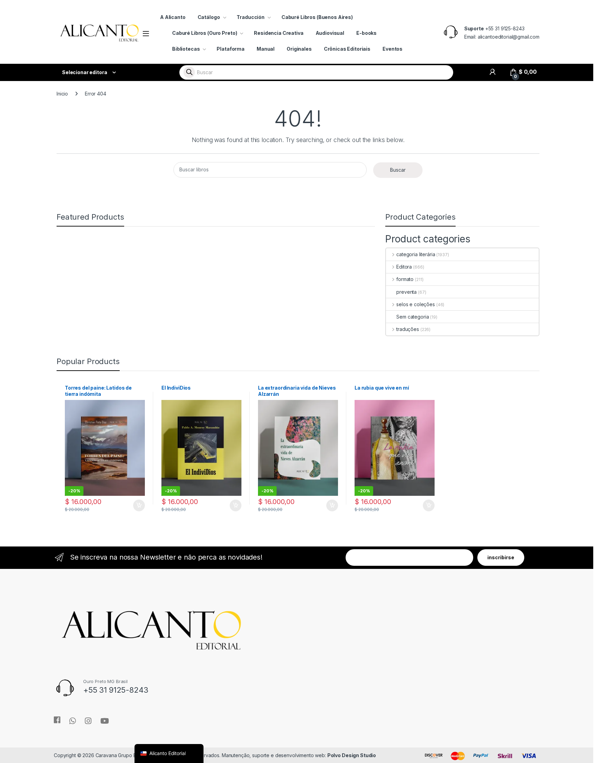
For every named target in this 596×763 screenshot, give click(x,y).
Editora (404, 267)
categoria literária (415, 254)
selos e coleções (415, 304)
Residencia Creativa (278, 33)
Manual (266, 49)
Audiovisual (330, 33)
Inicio (62, 94)
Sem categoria (412, 317)
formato (405, 279)
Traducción (251, 17)
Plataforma (231, 49)
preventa (406, 292)
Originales (299, 49)
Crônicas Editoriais (347, 49)
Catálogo (209, 17)
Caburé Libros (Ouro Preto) (204, 33)
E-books (366, 33)
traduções (407, 329)
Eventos (393, 49)
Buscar (398, 170)
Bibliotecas (186, 49)
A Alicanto (173, 17)
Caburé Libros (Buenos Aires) (317, 17)
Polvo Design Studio (351, 755)
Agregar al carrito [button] (136, 505)
